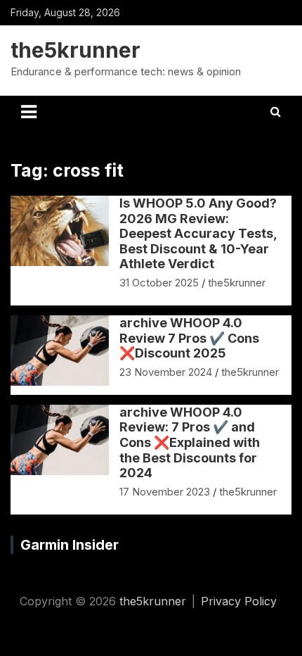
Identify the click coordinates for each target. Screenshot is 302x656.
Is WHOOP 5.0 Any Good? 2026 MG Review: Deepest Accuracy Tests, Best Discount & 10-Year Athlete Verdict (198, 233)
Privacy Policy (239, 601)
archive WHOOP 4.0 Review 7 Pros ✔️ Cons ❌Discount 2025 (189, 337)
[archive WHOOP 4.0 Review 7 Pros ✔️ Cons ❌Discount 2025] (60, 350)
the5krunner (75, 50)
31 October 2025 (159, 282)
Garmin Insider (69, 544)
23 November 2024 (165, 372)
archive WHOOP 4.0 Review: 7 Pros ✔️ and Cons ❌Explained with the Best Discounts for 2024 (189, 442)
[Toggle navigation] (29, 112)
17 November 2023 (164, 491)
